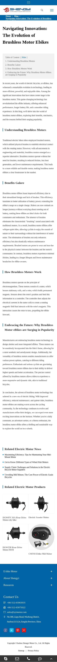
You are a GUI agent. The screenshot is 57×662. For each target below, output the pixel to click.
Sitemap (21, 651)
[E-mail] (17, 658)
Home (8, 16)
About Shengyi (11, 578)
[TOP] (51, 658)
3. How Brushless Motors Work (18, 68)
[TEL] (28, 658)
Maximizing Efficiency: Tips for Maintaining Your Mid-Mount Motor (28, 456)
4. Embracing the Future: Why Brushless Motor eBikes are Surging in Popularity (28, 73)
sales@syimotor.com (17, 612)
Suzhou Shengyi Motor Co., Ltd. (29, 643)
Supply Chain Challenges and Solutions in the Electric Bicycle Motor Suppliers (27, 468)
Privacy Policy (33, 651)
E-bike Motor (10, 571)
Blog (16, 16)
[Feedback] (40, 658)
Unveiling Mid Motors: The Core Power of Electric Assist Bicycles (29, 476)
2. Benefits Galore (13, 65)
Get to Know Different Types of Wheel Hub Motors (26, 462)
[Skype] (5, 658)
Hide (24, 57)
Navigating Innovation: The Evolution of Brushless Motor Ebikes (28, 19)
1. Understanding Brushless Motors (20, 61)
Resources (8, 585)
